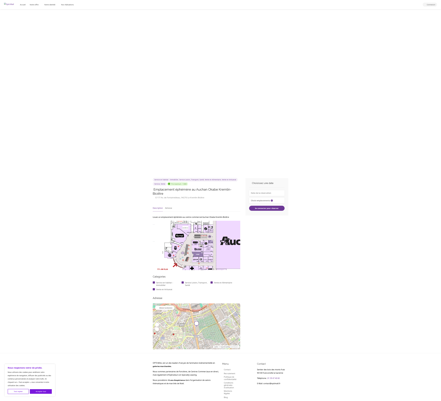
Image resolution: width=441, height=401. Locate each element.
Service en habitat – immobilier (166, 180)
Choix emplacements (261, 200)
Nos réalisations (67, 4)
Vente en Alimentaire (213, 180)
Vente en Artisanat (229, 180)
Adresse (168, 208)
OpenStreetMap (225, 347)
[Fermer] (52, 366)
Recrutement (229, 373)
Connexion (430, 4)
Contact (227, 369)
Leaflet (216, 347)
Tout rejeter (18, 391)
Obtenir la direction (165, 308)
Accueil (23, 4)
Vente (163, 184)
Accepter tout (41, 391)
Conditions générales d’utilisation (229, 385)
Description (158, 208)
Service (157, 184)
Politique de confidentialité (230, 378)
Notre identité (49, 4)
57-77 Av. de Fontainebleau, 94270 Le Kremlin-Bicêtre (179, 197)
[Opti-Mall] (9, 4)
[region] (30, 380)
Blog (226, 397)
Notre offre (34, 4)
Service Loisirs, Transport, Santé (191, 180)
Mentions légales (228, 392)
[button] (157, 325)
